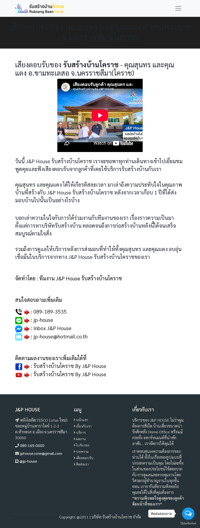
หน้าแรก (81, 419)
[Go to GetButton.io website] (188, 523)
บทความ (82, 451)
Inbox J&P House (52, 328)
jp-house (43, 319)
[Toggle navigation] (178, 8)
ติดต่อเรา (82, 464)
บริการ (80, 432)
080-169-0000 (32, 445)
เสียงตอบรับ (84, 458)
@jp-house (28, 461)
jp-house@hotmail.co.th (60, 336)
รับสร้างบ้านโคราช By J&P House (69, 374)
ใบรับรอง (82, 445)
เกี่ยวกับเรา (83, 426)
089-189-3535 (50, 311)
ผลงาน (80, 439)
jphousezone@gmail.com (41, 453)
